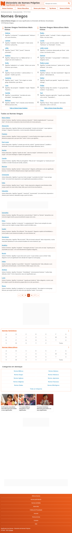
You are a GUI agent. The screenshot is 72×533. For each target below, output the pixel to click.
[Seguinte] (38, 295)
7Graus (11, 530)
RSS (36, 524)
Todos (61, 343)
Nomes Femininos (9, 331)
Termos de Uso (36, 517)
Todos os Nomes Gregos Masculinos (53, 108)
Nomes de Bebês (36, 503)
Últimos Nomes (36, 496)
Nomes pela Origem (17, 12)
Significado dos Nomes (6, 12)
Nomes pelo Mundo (36, 499)
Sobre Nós (36, 506)
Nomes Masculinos (9, 347)
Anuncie (36, 513)
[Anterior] (19, 295)
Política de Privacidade (36, 510)
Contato (36, 520)
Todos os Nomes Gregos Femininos (18, 108)
